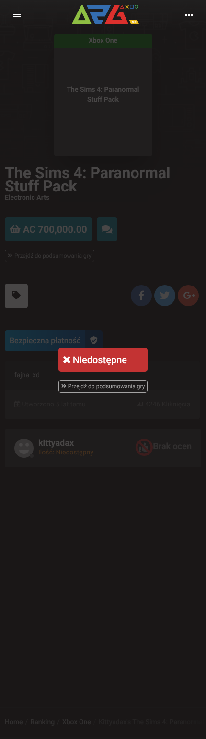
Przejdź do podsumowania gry (106, 386)
